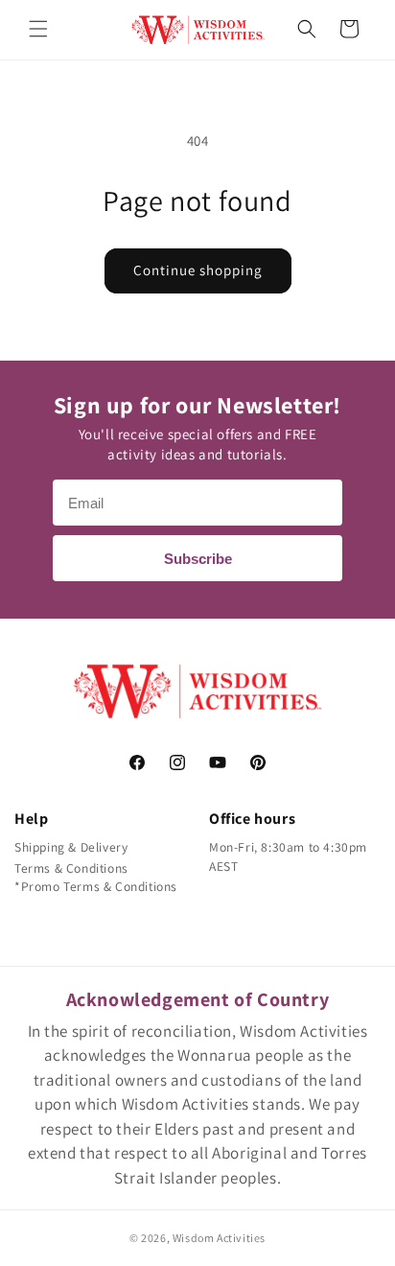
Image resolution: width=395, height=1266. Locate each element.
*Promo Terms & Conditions (95, 886)
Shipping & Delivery (71, 847)
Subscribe (198, 559)
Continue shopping (198, 270)
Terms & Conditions (71, 868)
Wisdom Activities (219, 1238)
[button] (38, 29)
